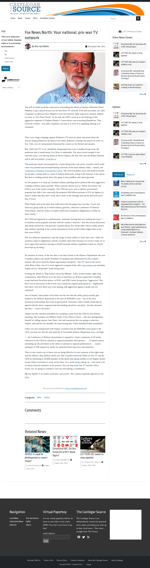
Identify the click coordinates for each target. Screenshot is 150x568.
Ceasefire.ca (51, 159)
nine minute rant (89, 265)
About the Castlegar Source (98, 560)
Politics (47, 397)
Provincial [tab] (118, 174)
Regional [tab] (130, 174)
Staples (78, 362)
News (20, 18)
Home (13, 18)
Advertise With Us (33, 560)
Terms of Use (48, 560)
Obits (35, 18)
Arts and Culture (32, 518)
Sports (28, 525)
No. (6, 54)
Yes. (6, 51)
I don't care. (9, 62)
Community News (16, 521)
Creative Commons (78, 560)
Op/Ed (39, 397)
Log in (89, 564)
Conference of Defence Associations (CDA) (43, 171)
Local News (14, 518)
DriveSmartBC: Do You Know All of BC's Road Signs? (64, 452)
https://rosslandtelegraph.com (76, 388)
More (142, 94)
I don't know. (9, 58)
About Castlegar (117, 560)
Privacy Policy (62, 560)
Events (27, 18)
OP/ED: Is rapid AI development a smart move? (36, 458)
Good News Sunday (47, 18)
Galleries (13, 525)
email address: (49, 533)
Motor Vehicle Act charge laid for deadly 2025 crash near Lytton (132, 184)
